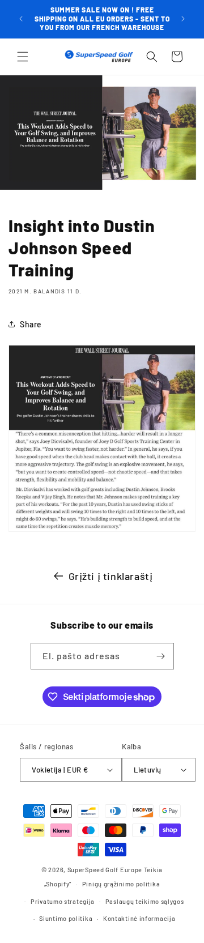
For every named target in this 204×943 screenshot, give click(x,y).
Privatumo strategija (63, 901)
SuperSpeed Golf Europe (104, 869)
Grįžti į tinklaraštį (111, 576)
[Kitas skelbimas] (183, 18)
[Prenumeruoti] (160, 656)
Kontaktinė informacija (139, 918)
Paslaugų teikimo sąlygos (144, 901)
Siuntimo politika (65, 918)
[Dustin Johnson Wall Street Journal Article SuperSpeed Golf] (102, 531)
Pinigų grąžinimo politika (121, 883)
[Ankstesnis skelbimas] (20, 18)
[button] (22, 56)
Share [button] (31, 324)
